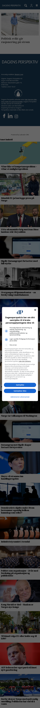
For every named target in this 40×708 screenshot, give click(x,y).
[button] (20, 345)
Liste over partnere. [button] (25, 361)
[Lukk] (35, 310)
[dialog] (20, 354)
